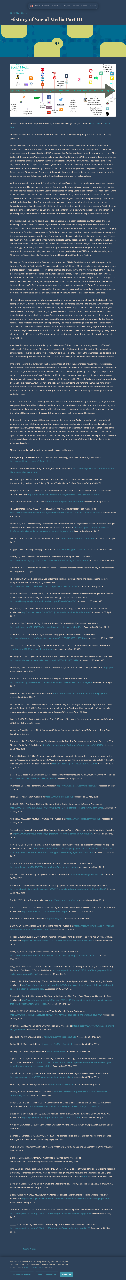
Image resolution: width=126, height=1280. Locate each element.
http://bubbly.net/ (55, 918)
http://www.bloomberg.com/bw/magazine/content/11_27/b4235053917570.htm (48, 638)
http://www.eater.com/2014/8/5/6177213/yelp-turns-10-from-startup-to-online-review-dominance (56, 807)
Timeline (75, 6)
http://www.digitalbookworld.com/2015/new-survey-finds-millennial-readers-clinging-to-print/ (65, 1198)
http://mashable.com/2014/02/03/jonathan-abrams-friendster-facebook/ (56, 612)
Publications (56, 6)
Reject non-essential (47, 1274)
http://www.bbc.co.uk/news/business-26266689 (33, 778)
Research (45, 6)
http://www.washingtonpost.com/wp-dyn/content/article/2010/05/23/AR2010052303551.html (55, 512)
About (37, 6)
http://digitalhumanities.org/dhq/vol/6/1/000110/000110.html (51, 1117)
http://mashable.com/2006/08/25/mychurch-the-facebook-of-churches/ (44, 867)
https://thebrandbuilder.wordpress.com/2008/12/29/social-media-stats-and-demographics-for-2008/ (58, 889)
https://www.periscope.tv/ (61, 1084)
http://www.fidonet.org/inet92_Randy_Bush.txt (32, 461)
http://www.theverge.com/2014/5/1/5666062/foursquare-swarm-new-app (56, 940)
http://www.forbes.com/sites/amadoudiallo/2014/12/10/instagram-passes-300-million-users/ (54, 955)
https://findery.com (56, 1051)
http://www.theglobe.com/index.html (65, 501)
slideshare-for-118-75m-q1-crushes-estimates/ (32, 649)
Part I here (95, 123)
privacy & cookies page (33, 1267)
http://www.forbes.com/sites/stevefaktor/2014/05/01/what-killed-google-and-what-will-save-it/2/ (56, 1014)
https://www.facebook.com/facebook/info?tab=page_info (80, 693)
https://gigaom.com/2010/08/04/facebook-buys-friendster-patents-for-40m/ (46, 627)
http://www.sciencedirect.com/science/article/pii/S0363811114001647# (44, 660)
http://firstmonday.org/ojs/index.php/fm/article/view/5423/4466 (72, 745)
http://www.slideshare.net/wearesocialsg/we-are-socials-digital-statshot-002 (63, 494)
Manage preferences (22, 1274)
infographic (107, 667)
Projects (67, 6)
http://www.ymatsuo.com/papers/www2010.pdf (44, 911)
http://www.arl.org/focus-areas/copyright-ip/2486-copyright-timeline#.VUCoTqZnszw (52, 833)
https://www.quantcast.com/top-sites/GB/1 (77, 785)
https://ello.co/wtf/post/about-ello (60, 1036)
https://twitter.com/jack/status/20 (86, 874)
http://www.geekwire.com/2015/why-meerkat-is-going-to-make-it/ (41, 1077)
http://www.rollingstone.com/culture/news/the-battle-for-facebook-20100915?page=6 (51, 682)
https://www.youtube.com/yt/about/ (83, 818)
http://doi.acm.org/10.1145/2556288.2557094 (74, 763)
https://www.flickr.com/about (59, 796)
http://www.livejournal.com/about (78, 538)
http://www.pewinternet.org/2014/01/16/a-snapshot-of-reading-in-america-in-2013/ (50, 1228)
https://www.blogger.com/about (71, 549)
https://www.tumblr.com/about (63, 900)
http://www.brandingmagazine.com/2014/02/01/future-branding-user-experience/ (49, 560)
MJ (31, 6)
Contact (93, 6)
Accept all (66, 1274)
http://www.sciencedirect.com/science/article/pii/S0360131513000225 (43, 586)
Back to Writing (30, 1249)
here (84, 1176)
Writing (84, 6)
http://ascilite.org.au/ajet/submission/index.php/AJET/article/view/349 (43, 601)
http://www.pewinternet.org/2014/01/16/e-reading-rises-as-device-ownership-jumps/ (50, 1213)
